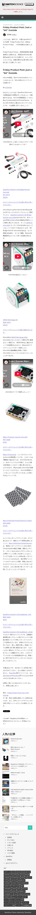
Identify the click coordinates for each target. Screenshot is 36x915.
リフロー (19, 905)
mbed (21, 886)
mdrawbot (7, 888)
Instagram (8, 676)
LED (9, 880)
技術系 (9, 837)
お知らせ (10, 845)
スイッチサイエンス (12, 834)
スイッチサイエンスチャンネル (12, 902)
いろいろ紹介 (11, 843)
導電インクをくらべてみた (18, 756)
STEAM (28, 894)
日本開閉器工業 (27, 905)
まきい (14, 34)
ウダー (25, 897)
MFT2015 (24, 888)
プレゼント (26, 902)
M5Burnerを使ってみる (18, 772)
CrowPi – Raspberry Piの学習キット (16, 718)
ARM (15, 874)
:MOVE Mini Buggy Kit (18, 337)
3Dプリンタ (7, 872)
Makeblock (21, 880)
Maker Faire (15, 883)
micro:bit (7, 891)
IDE (26, 877)
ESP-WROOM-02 (15, 877)
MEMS (14, 888)
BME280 (27, 874)
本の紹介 (10, 850)
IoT (5, 880)
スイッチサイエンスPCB (17, 900)
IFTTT (30, 877)
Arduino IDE (26, 872)
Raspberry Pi (21, 891)
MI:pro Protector (9, 455)
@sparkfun (12, 673)
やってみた (11, 840)
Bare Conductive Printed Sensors (20, 543)
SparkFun (17, 25)
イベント (10, 848)
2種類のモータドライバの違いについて (22, 781)
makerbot (7, 883)
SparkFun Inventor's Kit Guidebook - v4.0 (17, 632)
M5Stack (13, 880)
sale (15, 894)
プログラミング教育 (9, 905)
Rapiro (14, 891)
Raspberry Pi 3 (8, 894)
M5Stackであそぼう (16, 739)
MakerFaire (24, 883)
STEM (5, 897)
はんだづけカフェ (12, 863)
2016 (13, 872)
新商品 (22, 25)
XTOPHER (8, 88)
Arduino (18, 872)
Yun (10, 897)
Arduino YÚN (8, 874)
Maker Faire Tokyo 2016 (11, 886)
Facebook (16, 676)
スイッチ (6, 900)
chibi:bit (7, 877)
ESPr (22, 877)
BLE (22, 874)
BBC (19, 874)
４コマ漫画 (11, 853)
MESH (19, 888)
